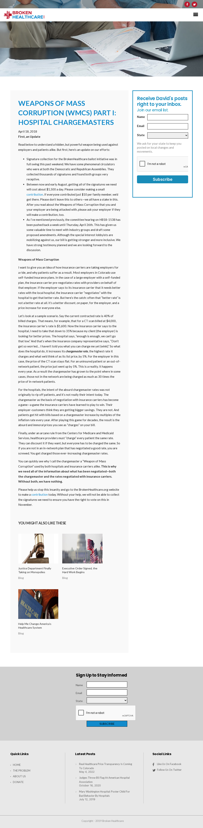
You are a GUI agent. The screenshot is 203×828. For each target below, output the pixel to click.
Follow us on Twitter (169, 769)
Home (17, 764)
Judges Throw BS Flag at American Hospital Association (104, 779)
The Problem (21, 770)
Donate (18, 782)
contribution (35, 194)
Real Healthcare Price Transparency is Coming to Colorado (105, 766)
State (141, 135)
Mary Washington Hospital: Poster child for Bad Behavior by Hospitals (104, 793)
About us (19, 776)
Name (141, 117)
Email (140, 126)
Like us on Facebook (169, 764)
